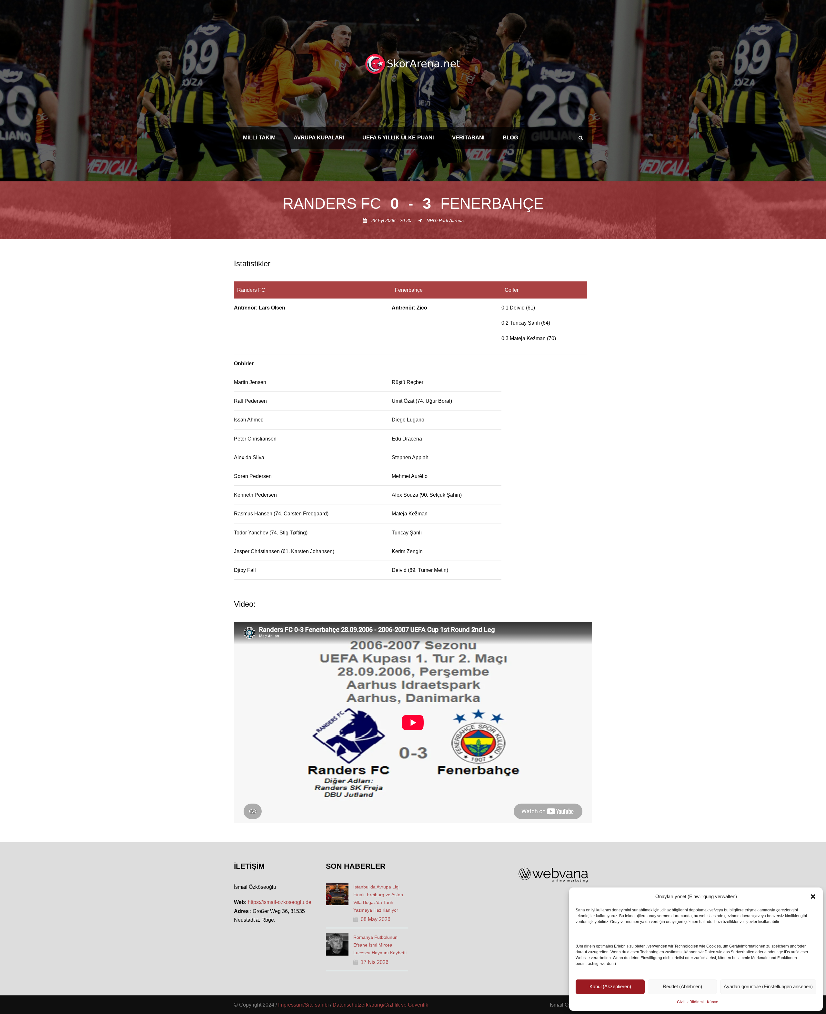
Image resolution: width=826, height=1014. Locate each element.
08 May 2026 (375, 919)
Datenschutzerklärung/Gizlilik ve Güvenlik (380, 1005)
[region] (413, 430)
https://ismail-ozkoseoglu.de (279, 902)
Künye (712, 1002)
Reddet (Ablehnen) (682, 986)
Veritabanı (468, 138)
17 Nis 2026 (374, 962)
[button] (813, 896)
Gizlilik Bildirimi (690, 1002)
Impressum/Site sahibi (303, 1005)
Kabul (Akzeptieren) (610, 986)
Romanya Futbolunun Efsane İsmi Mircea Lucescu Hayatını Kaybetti (380, 945)
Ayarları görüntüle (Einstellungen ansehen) (768, 986)
